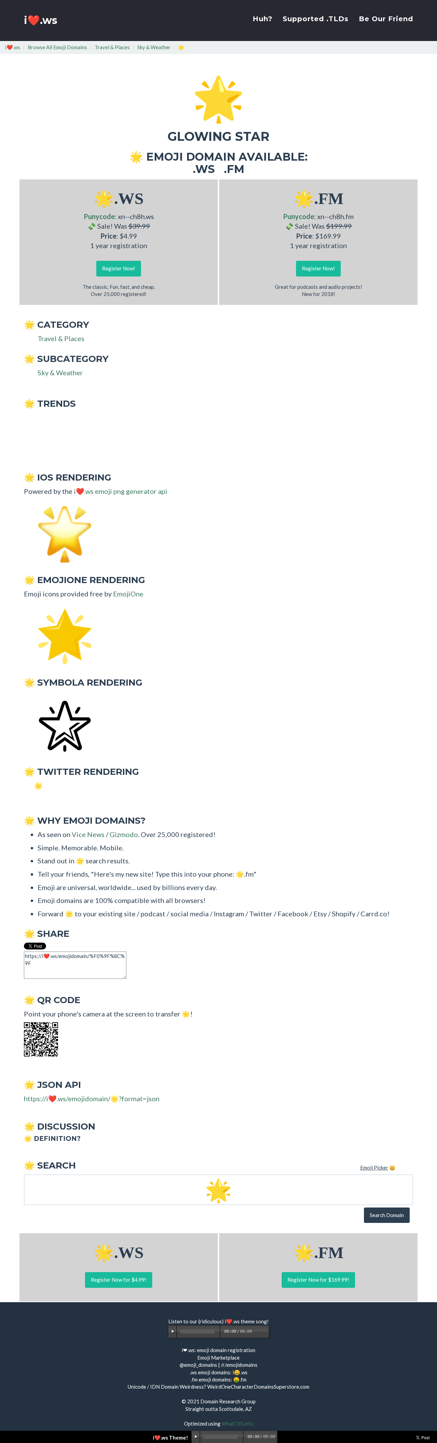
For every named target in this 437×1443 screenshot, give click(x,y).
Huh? (262, 19)
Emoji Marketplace (218, 1357)
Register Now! (118, 268)
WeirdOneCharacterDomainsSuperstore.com (258, 1387)
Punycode (99, 216)
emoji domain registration (226, 1350)
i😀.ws (240, 1372)
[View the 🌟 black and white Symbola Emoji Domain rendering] (61, 725)
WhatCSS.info (237, 1423)
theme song (254, 1321)
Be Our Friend (386, 19)
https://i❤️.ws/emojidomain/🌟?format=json (91, 1098)
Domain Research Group (228, 1401)
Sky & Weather (154, 47)
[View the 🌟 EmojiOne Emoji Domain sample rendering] (61, 636)
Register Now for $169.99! (318, 1280)
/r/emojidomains (239, 1365)
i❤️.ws (40, 20)
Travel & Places (112, 47)
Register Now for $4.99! (118, 1280)
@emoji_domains (198, 1365)
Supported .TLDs (316, 19)
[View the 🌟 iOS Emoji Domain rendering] (61, 533)
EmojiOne (128, 594)
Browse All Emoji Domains (57, 47)
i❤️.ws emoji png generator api (120, 491)
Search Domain (387, 1215)
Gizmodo (124, 834)
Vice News (88, 834)
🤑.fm (239, 1379)
